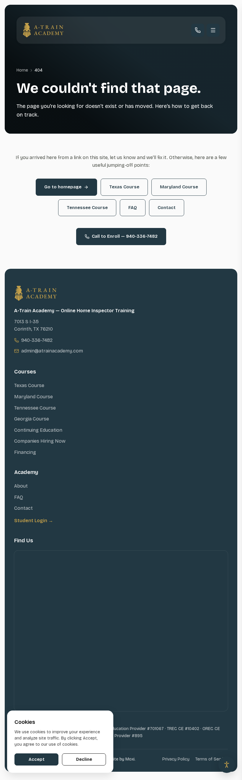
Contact (167, 207)
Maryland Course (179, 187)
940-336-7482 (37, 340)
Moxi (130, 759)
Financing (25, 452)
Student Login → (33, 520)
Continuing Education (38, 430)
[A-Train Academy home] (43, 30)
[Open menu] (213, 30)
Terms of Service (211, 759)
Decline (84, 759)
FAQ (132, 207)
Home (22, 70)
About (21, 486)
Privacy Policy (175, 759)
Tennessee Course (87, 207)
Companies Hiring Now (40, 441)
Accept (37, 759)
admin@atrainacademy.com (52, 351)
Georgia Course (31, 419)
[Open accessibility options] (226, 764)
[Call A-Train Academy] (197, 30)
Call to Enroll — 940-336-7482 (125, 236)
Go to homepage (62, 187)
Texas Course (124, 187)
